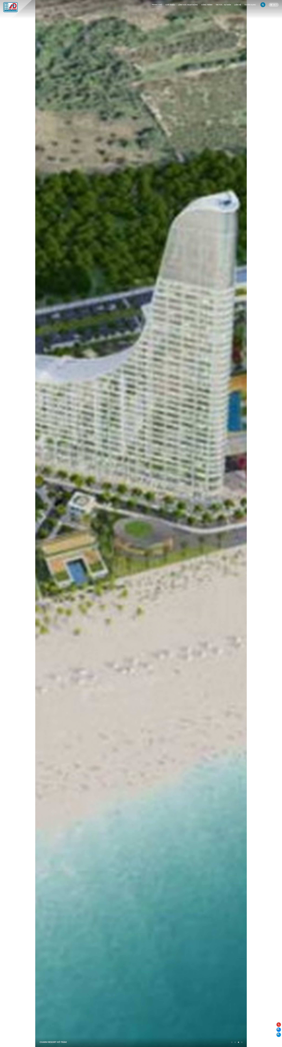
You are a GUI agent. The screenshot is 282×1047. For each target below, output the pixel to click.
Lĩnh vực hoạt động (188, 5)
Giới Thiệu (170, 5)
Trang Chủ (157, 5)
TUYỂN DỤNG (250, 5)
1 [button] (231, 1042)
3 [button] (238, 1042)
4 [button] (241, 1042)
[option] (141, 523)
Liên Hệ (237, 5)
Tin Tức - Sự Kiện (223, 5)
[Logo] (10, 7)
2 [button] (235, 1042)
